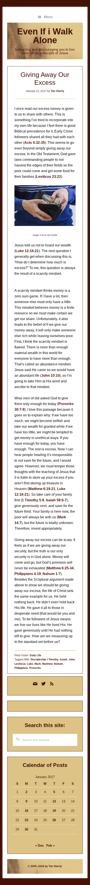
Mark (38, 663)
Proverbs (35, 668)
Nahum (58, 663)
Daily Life (35, 655)
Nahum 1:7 (52, 574)
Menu (48, 17)
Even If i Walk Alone (45, 36)
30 (26, 829)
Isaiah (63, 659)
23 (26, 820)
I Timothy (53, 659)
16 (26, 810)
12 (54, 801)
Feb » (50, 845)
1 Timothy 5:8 (33, 500)
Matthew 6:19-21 (42, 489)
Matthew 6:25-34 (60, 568)
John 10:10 (50, 375)
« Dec (39, 845)
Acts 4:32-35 (34, 142)
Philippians (21, 668)
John (72, 659)
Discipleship (38, 659)
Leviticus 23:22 (48, 176)
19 (54, 810)
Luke (30, 663)
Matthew (47, 663)
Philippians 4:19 (27, 574)
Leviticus (20, 663)
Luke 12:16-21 (27, 251)
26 (54, 820)
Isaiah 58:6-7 (56, 500)
